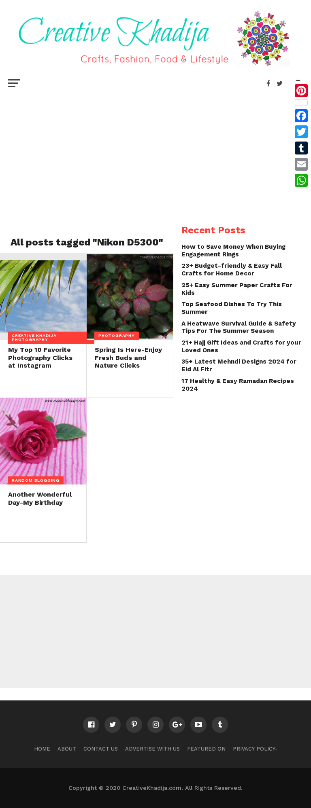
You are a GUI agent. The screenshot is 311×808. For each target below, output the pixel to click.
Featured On (206, 749)
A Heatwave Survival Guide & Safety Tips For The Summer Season (238, 327)
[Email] (301, 164)
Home (42, 749)
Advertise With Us (152, 749)
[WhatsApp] (301, 180)
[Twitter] (301, 132)
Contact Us (100, 749)
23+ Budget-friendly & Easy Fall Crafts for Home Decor (231, 269)
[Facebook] (301, 116)
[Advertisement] (155, 152)
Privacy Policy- (255, 749)
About (67, 749)
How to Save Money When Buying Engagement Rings (233, 250)
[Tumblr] (301, 148)
